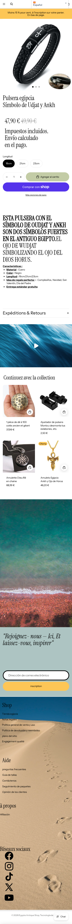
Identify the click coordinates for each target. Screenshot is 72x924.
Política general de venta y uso (18, 724)
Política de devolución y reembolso (21, 730)
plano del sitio (9, 736)
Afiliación (5, 814)
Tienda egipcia (10, 713)
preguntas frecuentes (14, 769)
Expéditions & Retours (24, 312)
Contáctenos (9, 780)
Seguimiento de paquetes (16, 786)
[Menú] (4, 4)
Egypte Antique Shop (29, 915)
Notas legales (9, 719)
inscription (36, 686)
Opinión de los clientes (14, 792)
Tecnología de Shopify (50, 915)
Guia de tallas (9, 774)
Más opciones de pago (36, 195)
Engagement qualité (13, 741)
